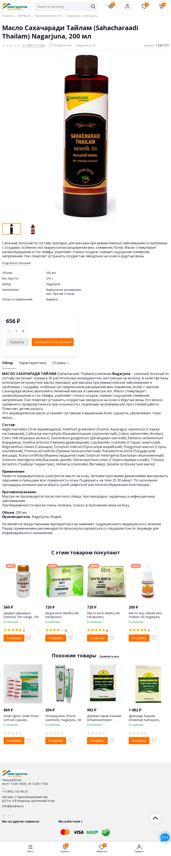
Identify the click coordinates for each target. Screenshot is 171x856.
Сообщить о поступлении (52, 342)
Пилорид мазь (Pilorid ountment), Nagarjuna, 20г (63, 718)
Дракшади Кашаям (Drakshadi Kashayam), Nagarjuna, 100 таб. (144, 719)
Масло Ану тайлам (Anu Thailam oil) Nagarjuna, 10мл (145, 617)
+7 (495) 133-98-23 (15, 791)
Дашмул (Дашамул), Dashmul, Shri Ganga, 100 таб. (21, 617)
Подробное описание (16, 263)
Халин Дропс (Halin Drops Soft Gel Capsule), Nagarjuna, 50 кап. (21, 719)
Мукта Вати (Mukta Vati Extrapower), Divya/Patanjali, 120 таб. (104, 617)
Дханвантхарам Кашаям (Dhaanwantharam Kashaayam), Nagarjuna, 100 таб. (104, 721)
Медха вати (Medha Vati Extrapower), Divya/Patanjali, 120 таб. (62, 617)
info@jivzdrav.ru (13, 806)
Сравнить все (109, 656)
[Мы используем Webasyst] (7, 815)
